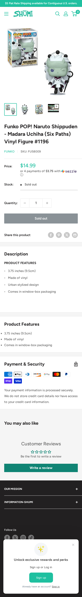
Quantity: (11, 203)
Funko (9, 151)
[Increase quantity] (47, 203)
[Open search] (57, 13)
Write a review (41, 468)
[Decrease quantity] (24, 203)
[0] (74, 13)
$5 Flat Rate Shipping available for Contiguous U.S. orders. (41, 3)
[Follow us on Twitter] (15, 538)
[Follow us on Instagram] (23, 538)
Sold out (41, 218)
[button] (49, 173)
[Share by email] (75, 235)
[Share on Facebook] (51, 235)
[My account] (66, 13)
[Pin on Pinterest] (59, 235)
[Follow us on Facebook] (7, 538)
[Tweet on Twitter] (67, 235)
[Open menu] (6, 13)
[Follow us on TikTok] (31, 538)
